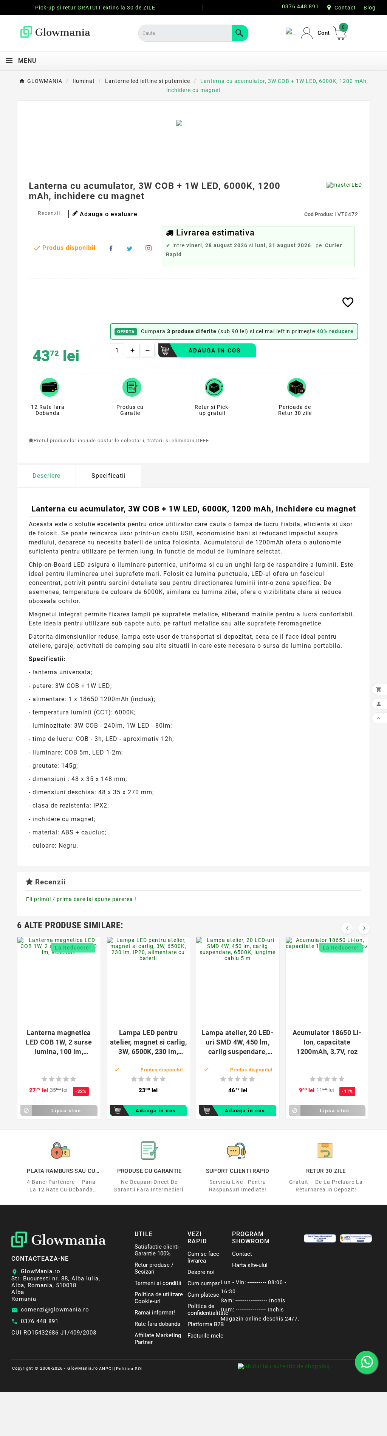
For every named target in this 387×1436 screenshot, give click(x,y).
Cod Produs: (319, 214)
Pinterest (148, 248)
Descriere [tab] (46, 475)
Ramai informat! (155, 1312)
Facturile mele (205, 1335)
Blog (370, 8)
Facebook (110, 248)
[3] (59, 1079)
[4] (66, 1079)
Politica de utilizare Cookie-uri (159, 1298)
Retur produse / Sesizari (154, 1268)
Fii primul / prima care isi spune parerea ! (81, 899)
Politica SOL (130, 1368)
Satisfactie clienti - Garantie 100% (158, 1250)
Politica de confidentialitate (207, 1309)
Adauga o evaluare (109, 214)
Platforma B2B (205, 1324)
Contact (345, 8)
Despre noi (201, 1272)
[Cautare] (240, 33)
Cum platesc (203, 1294)
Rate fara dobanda (157, 1324)
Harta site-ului (250, 1265)
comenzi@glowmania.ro (55, 1309)
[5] (73, 1079)
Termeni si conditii (158, 1283)
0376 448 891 (40, 1321)
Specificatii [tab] (108, 475)
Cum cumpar (203, 1283)
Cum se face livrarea (203, 1257)
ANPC (105, 1368)
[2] (51, 1079)
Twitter (129, 248)
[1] (44, 1079)
